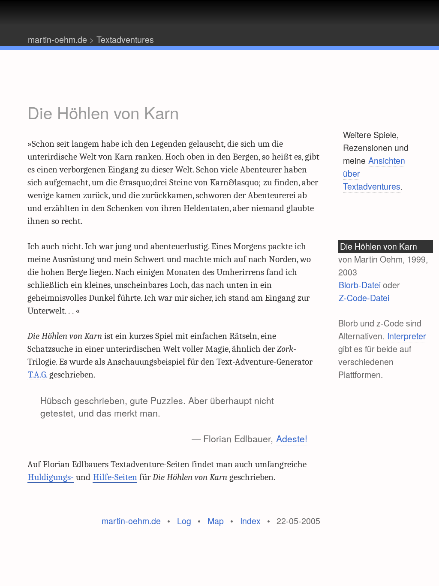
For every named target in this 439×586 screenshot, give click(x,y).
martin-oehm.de (57, 39)
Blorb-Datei (360, 285)
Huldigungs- (51, 477)
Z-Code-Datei (364, 298)
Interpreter (406, 336)
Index (250, 521)
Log (184, 521)
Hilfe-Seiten (115, 477)
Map (215, 521)
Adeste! (291, 438)
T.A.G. (37, 374)
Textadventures (125, 39)
